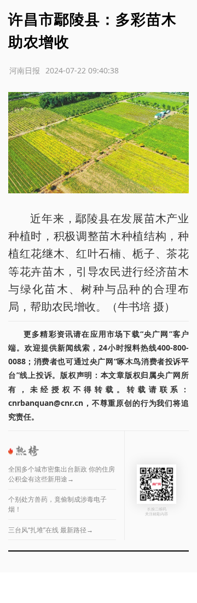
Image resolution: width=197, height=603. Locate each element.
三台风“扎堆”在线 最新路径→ (50, 530)
